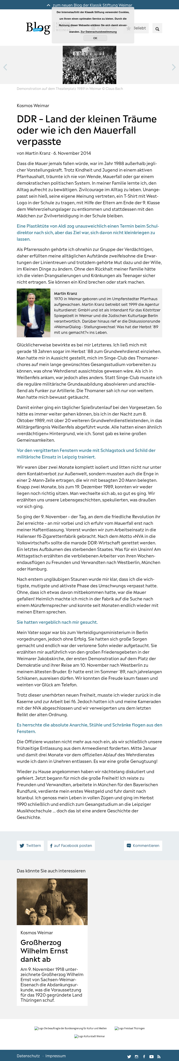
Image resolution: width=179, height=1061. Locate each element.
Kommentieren (146, 845)
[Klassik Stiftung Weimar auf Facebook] (144, 1055)
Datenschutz (28, 1055)
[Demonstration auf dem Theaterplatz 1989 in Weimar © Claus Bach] (89, 65)
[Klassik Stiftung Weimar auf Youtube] (151, 1055)
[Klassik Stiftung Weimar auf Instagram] (136, 1055)
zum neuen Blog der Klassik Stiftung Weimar (92, 4)
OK (95, 38)
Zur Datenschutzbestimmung (99, 31)
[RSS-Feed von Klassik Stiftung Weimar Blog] (159, 1055)
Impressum (55, 1055)
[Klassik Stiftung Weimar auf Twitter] (129, 1055)
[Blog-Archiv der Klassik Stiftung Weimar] (49, 29)
